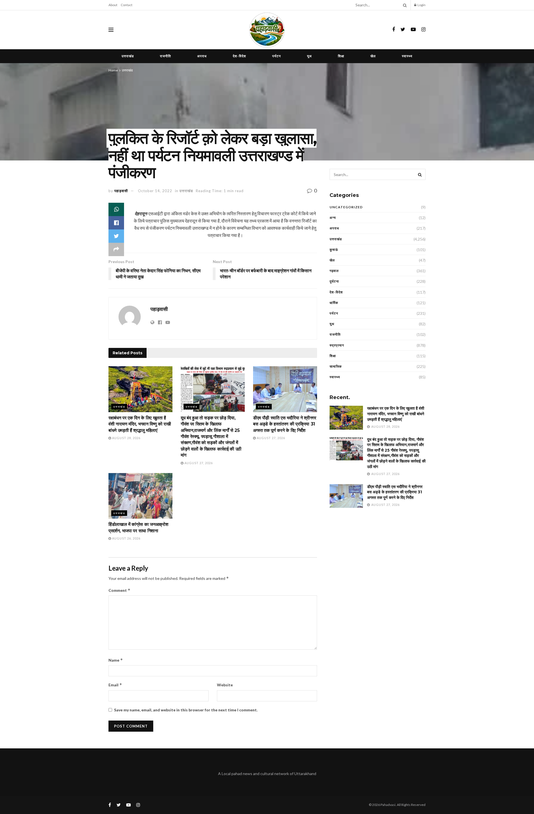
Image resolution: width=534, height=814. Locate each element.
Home (113, 70)
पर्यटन (276, 56)
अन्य (333, 218)
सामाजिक (336, 366)
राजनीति (165, 56)
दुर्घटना (334, 281)
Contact (126, 5)
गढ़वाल (334, 271)
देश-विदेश (239, 56)
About (112, 5)
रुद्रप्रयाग (337, 345)
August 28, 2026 (125, 438)
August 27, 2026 (198, 463)
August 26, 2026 (125, 538)
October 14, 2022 (155, 191)
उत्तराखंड (128, 56)
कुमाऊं (334, 250)
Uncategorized (346, 207)
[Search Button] (403, 5)
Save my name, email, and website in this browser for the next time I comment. (186, 709)
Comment (119, 590)
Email (115, 684)
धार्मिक (334, 303)
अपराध (202, 56)
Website (225, 684)
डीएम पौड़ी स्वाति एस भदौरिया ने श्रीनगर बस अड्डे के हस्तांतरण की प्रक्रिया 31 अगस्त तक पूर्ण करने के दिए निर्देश (284, 424)
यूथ (309, 56)
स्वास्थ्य (407, 56)
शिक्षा (341, 56)
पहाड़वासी (121, 191)
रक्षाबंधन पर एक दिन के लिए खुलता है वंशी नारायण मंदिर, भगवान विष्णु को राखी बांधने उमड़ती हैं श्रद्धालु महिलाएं (139, 424)
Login (421, 5)
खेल (373, 56)
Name (115, 660)
